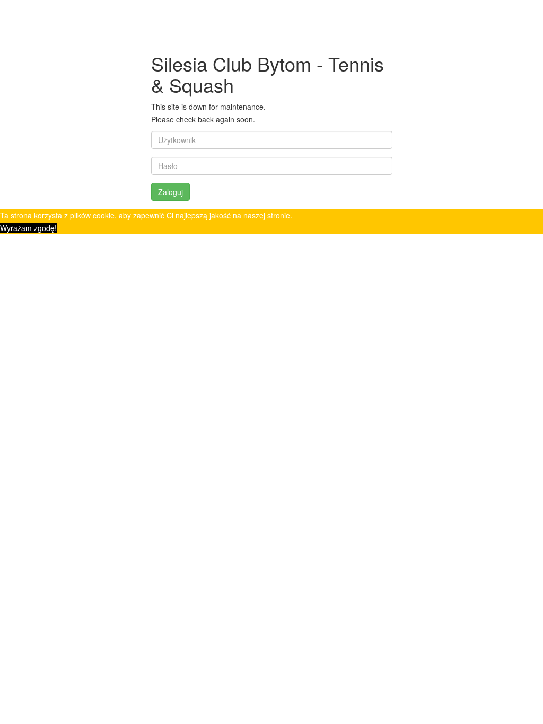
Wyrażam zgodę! (28, 228)
